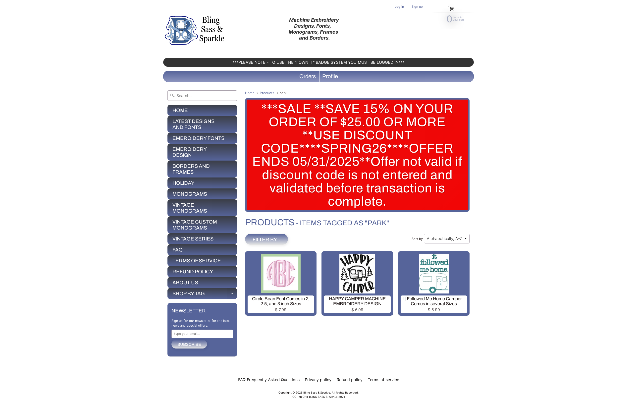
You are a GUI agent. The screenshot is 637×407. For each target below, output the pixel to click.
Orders (307, 76)
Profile (330, 76)
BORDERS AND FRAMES (191, 169)
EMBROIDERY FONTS (198, 138)
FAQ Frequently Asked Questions (269, 379)
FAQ (177, 249)
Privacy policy (318, 379)
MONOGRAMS (189, 194)
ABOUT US (185, 282)
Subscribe (189, 344)
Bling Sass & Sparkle (316, 392)
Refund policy (350, 379)
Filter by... (266, 239)
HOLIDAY (183, 183)
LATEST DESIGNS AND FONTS (193, 124)
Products (267, 93)
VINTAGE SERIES (192, 238)
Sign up (417, 6)
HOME (180, 110)
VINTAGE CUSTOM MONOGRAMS (194, 225)
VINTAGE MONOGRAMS (189, 208)
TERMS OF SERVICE (196, 260)
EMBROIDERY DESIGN (189, 152)
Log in (399, 6)
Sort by (417, 239)
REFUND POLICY (192, 271)
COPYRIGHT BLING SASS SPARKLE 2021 (318, 397)
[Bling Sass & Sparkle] (195, 29)
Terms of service (383, 379)
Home (250, 93)
